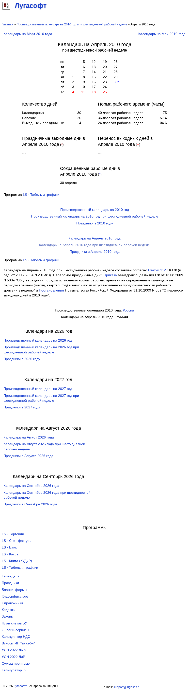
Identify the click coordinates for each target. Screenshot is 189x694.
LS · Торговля (13, 534)
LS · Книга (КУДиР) (17, 561)
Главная (7, 24)
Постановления (51, 290)
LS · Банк (9, 547)
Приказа (110, 275)
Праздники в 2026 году (21, 359)
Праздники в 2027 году (21, 407)
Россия (128, 310)
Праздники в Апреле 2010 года (95, 252)
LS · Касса (10, 554)
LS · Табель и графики (41, 195)
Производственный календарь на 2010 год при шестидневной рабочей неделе (71, 24)
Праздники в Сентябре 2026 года (30, 504)
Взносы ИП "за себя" (18, 643)
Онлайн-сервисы (15, 630)
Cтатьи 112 (157, 270)
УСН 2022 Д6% (14, 650)
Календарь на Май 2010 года (162, 34)
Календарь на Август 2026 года (28, 437)
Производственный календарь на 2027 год (37, 389)
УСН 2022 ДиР (13, 657)
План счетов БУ (14, 623)
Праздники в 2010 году (94, 223)
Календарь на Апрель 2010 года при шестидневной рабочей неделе (94, 245)
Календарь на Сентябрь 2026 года (31, 486)
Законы (8, 616)
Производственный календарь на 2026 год (37, 340)
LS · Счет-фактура (17, 541)
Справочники (12, 603)
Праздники (10, 583)
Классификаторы (15, 596)
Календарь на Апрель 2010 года (94, 238)
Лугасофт (20, 686)
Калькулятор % (14, 670)
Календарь (10, 576)
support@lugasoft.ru (127, 687)
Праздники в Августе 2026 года (28, 456)
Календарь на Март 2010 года (27, 34)
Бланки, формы (14, 590)
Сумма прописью (16, 663)
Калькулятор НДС (16, 637)
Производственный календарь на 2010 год (94, 210)
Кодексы (8, 610)
